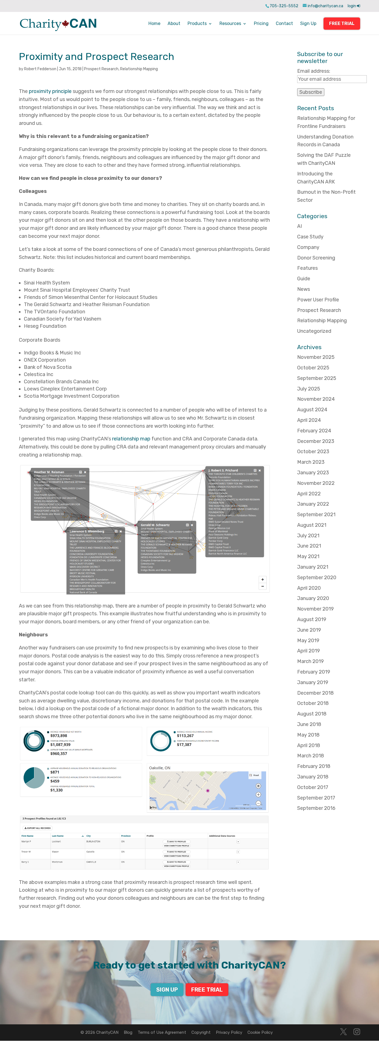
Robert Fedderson (40, 69)
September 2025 (316, 378)
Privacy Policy (229, 1032)
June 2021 (309, 546)
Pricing (261, 24)
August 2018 (312, 714)
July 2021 (308, 536)
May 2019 (308, 640)
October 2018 (313, 703)
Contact (284, 24)
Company (308, 247)
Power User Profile (318, 300)
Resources (230, 24)
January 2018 (313, 777)
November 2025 (316, 357)
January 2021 (312, 567)
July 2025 (308, 389)
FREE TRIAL (342, 23)
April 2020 (309, 588)
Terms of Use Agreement (162, 1032)
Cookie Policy (260, 1032)
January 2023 (313, 473)
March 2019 (310, 661)
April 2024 (309, 420)
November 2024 (316, 399)
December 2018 (315, 693)
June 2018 (309, 724)
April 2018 (308, 745)
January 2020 (313, 598)
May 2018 (308, 735)
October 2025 (313, 368)
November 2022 (316, 483)
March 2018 (310, 756)
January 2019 (312, 682)
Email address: (313, 71)
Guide (303, 279)
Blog (128, 1032)
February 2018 (313, 766)
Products (197, 24)
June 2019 (309, 630)
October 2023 (313, 451)
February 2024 (314, 431)
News (303, 289)
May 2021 (308, 556)
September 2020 (316, 577)
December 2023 (315, 441)
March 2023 (311, 462)
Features (307, 268)
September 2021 (316, 514)
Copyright (201, 1032)
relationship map (131, 439)
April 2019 (308, 651)
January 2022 (313, 504)
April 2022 (309, 494)
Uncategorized (314, 331)
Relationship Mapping (139, 69)
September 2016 (316, 808)
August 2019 (311, 619)
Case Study (310, 237)
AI (299, 226)
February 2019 (313, 672)
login (352, 6)
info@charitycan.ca (325, 6)
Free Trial (207, 989)
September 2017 (316, 798)
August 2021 (311, 525)
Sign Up (308, 24)
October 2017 (312, 787)
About (174, 24)
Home (154, 24)
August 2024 (312, 410)
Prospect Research (101, 69)
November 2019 (315, 609)
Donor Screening (316, 258)
